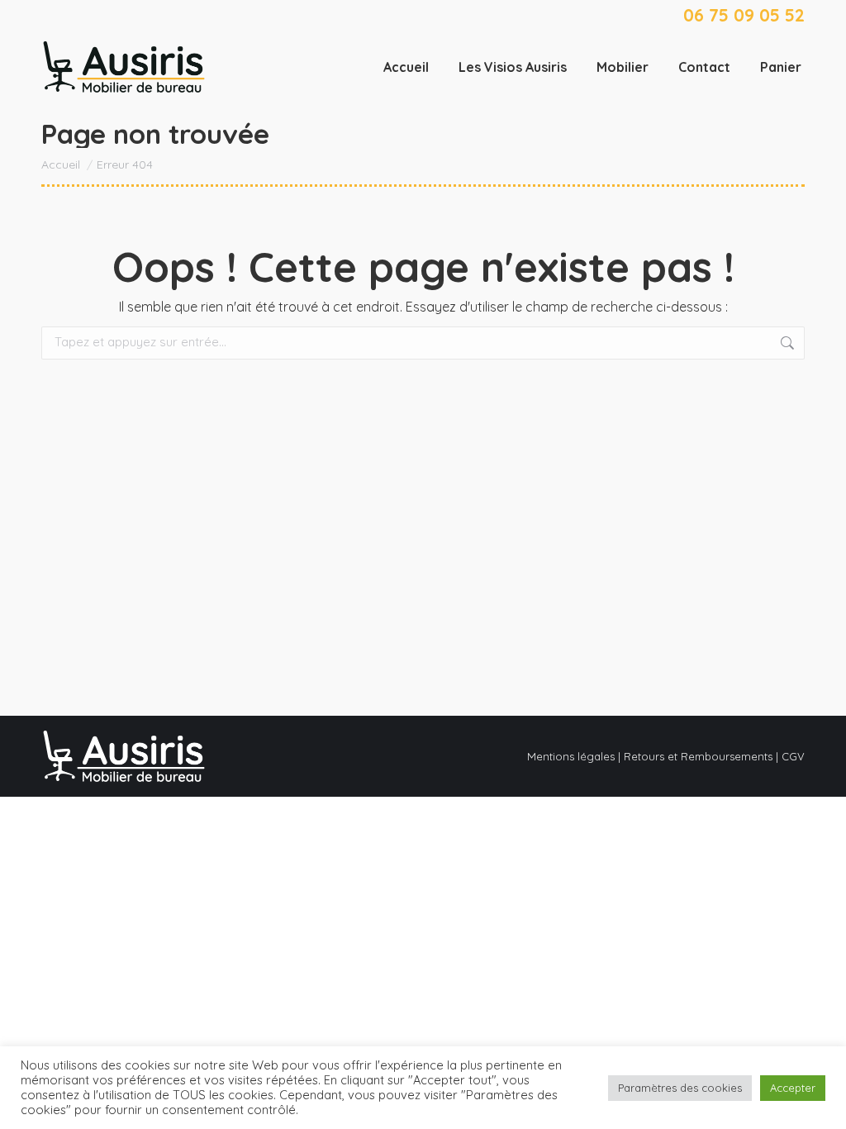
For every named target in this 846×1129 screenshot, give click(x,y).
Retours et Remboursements (698, 756)
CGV (793, 756)
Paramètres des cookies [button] (680, 1087)
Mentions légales (571, 756)
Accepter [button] (792, 1087)
